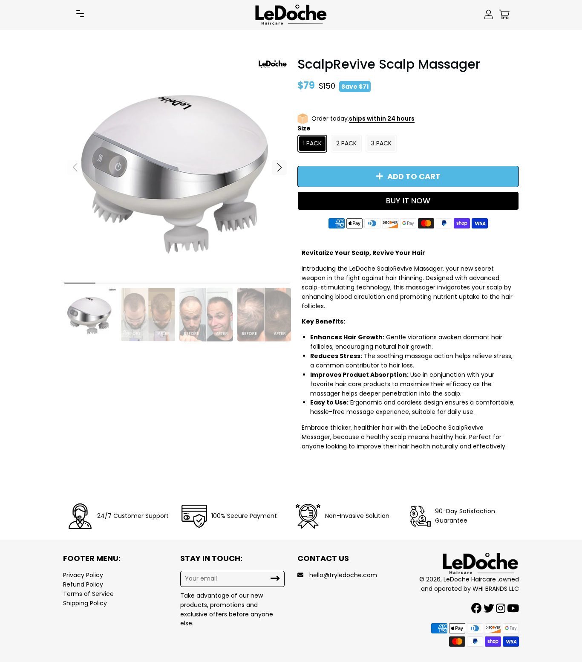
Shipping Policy (85, 603)
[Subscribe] (275, 578)
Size (304, 128)
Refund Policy (83, 584)
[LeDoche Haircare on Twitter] (490, 608)
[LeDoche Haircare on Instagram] (501, 608)
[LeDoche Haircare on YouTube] (514, 608)
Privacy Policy (83, 575)
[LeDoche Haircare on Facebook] (477, 608)
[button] (279, 167)
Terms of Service (88, 594)
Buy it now (408, 200)
